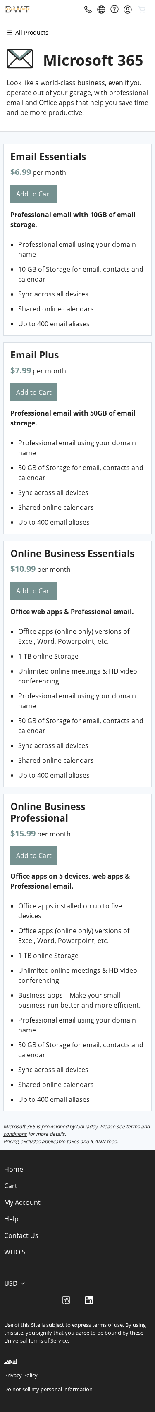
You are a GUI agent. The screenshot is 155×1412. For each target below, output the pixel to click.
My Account (22, 1202)
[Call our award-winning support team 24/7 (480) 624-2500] (114, 9)
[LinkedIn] (89, 1302)
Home (13, 1169)
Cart (10, 1185)
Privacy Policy (21, 1375)
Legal (10, 1360)
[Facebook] (66, 1302)
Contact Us (21, 1235)
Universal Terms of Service (36, 1340)
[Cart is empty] (141, 9)
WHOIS (15, 1252)
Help (11, 1218)
